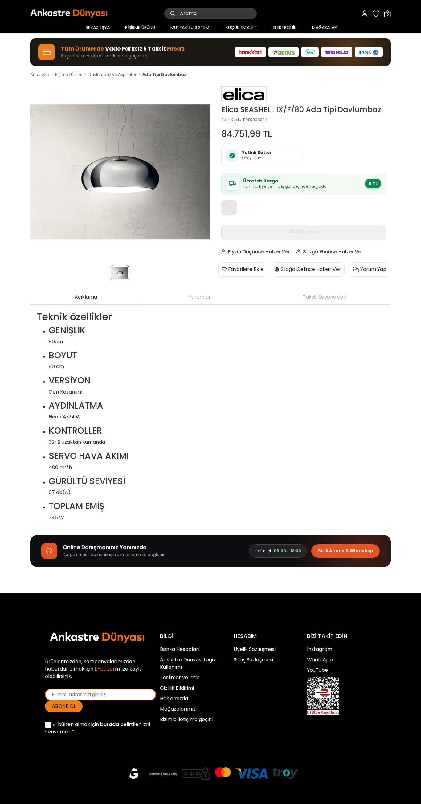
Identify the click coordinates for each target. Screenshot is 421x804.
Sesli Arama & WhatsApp (345, 551)
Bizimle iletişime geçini (186, 719)
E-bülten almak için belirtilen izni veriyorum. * (97, 728)
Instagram (319, 649)
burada (109, 724)
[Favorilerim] (376, 13)
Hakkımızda (174, 698)
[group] (120, 172)
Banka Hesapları (179, 649)
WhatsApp (320, 659)
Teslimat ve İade (180, 677)
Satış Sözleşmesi (253, 659)
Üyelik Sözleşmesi (255, 649)
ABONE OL (64, 706)
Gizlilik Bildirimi (177, 688)
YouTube (317, 670)
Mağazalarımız (178, 708)
